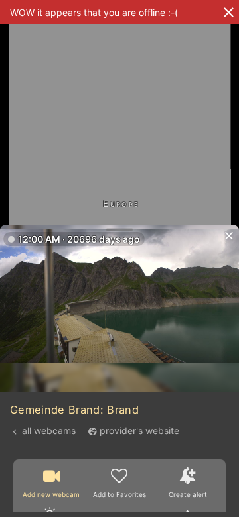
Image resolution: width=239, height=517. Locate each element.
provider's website (139, 430)
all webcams (49, 430)
